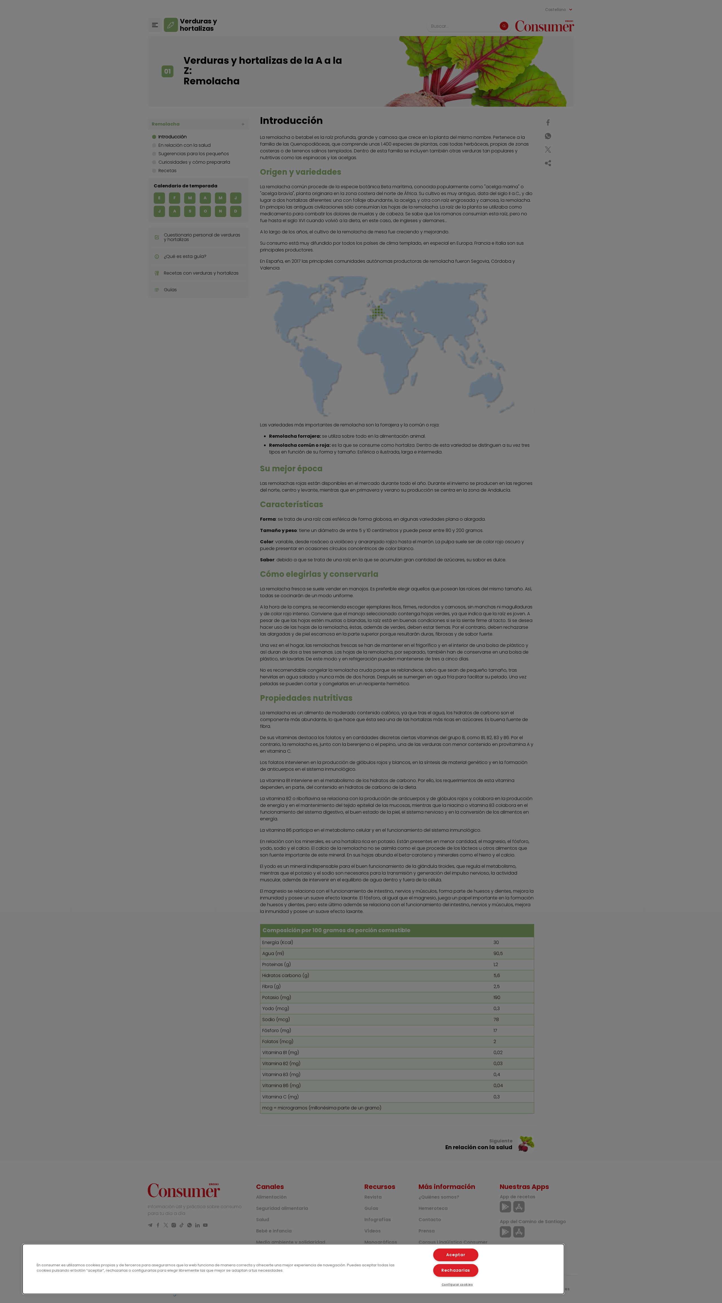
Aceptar (455, 1255)
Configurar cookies (457, 1284)
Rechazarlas (455, 1270)
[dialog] (293, 1269)
